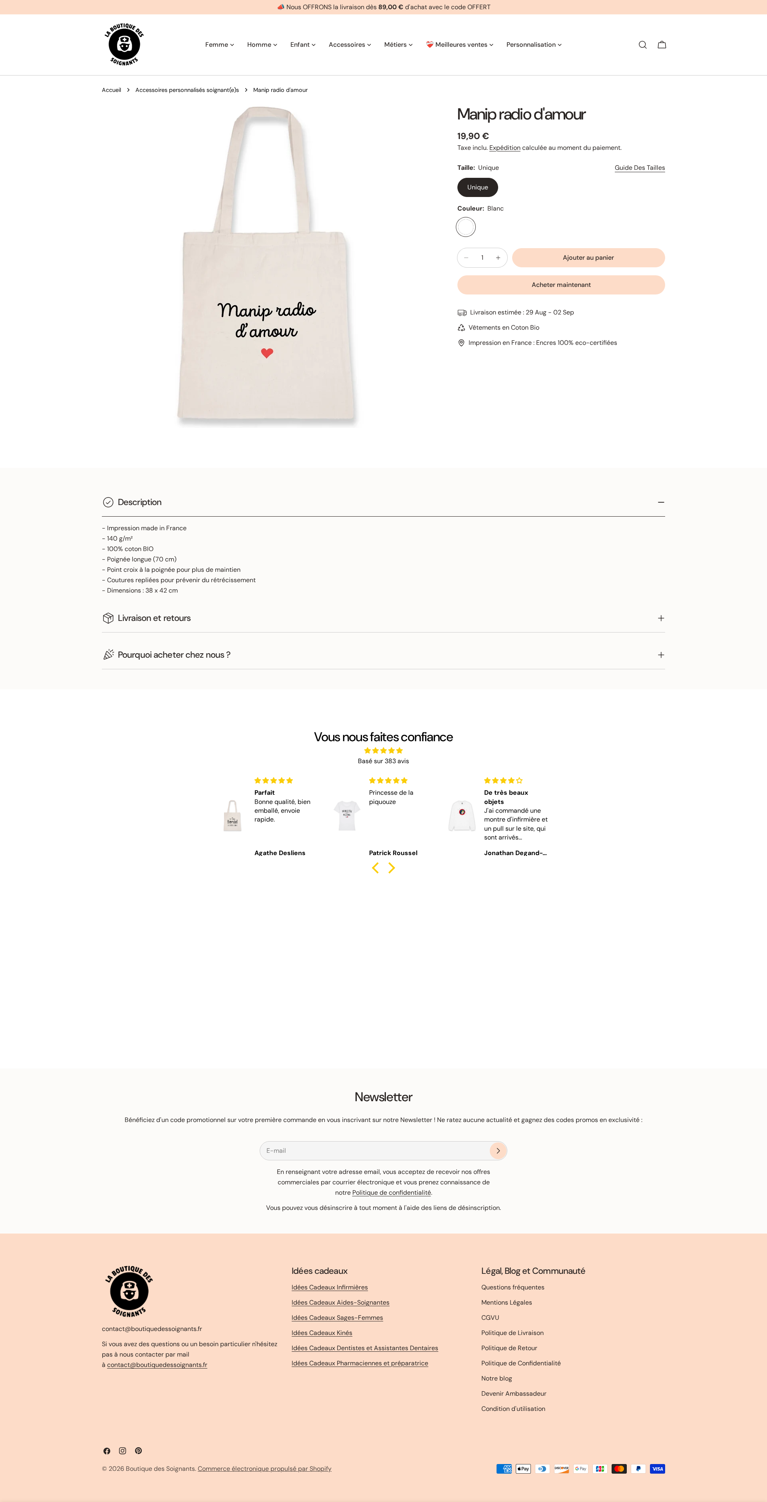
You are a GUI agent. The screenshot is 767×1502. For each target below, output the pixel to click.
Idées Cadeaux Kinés (322, 1333)
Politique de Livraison (512, 1333)
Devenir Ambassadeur (513, 1393)
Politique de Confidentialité (521, 1363)
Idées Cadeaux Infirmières (330, 1287)
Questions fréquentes (512, 1287)
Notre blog (496, 1378)
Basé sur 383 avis (383, 761)
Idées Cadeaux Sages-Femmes (337, 1317)
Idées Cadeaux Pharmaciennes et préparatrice (360, 1363)
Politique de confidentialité (391, 1192)
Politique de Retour (509, 1348)
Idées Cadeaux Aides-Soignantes (340, 1302)
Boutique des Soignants (160, 1468)
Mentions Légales (506, 1302)
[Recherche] (643, 45)
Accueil (111, 90)
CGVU (490, 1317)
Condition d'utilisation (513, 1409)
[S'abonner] (498, 1150)
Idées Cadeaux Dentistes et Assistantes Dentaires (365, 1348)
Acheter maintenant (561, 285)
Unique (477, 187)
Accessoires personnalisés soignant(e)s (187, 90)
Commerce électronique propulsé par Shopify (265, 1468)
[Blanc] (465, 227)
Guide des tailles (640, 167)
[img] (383, 750)
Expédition (505, 147)
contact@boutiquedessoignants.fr (157, 1365)
